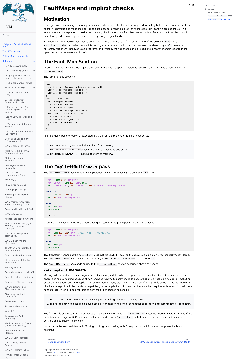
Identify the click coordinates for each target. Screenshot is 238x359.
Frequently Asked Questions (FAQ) (16, 45)
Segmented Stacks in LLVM (18, 282)
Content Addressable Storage (15, 331)
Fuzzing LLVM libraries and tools (18, 118)
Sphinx (57, 352)
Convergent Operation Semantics (16, 166)
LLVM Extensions (13, 214)
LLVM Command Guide (16, 70)
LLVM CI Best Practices (16, 338)
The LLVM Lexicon (11, 51)
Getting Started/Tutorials (15, 56)
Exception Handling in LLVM (19, 209)
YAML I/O (9, 311)
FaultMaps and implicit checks (17, 195)
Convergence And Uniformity (14, 317)
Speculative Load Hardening (19, 277)
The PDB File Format (15, 87)
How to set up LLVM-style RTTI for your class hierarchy (18, 226)
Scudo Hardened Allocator (18, 255)
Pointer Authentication (16, 306)
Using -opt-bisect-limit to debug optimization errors (18, 76)
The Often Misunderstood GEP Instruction (18, 249)
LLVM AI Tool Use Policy (17, 350)
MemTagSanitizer (13, 267)
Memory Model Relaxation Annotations (18, 261)
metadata (219, 19)
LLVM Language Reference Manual (18, 125)
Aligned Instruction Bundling (19, 219)
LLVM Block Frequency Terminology (16, 234)
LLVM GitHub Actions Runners (15, 343)
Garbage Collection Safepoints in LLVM (14, 101)
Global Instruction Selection (14, 159)
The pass (218, 16)
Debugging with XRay (15, 189)
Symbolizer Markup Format (18, 83)
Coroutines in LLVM (14, 301)
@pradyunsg (69, 352)
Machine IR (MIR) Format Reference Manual (17, 152)
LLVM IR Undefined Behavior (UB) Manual (19, 132)
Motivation (209, 9)
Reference (7, 61)
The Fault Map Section (215, 12)
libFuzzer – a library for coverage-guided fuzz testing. (16, 109)
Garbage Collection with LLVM (17, 93)
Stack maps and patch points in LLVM (16, 295)
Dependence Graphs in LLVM (19, 272)
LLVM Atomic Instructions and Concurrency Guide (17, 203)
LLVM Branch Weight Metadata (15, 242)
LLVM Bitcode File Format (18, 146)
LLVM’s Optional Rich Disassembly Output (15, 288)
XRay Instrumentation (16, 185)
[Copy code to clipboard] (191, 84)
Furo (79, 352)
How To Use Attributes (16, 66)
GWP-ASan (10, 180)
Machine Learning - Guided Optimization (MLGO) (18, 324)
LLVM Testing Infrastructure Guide (15, 174)
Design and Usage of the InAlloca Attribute (17, 140)
